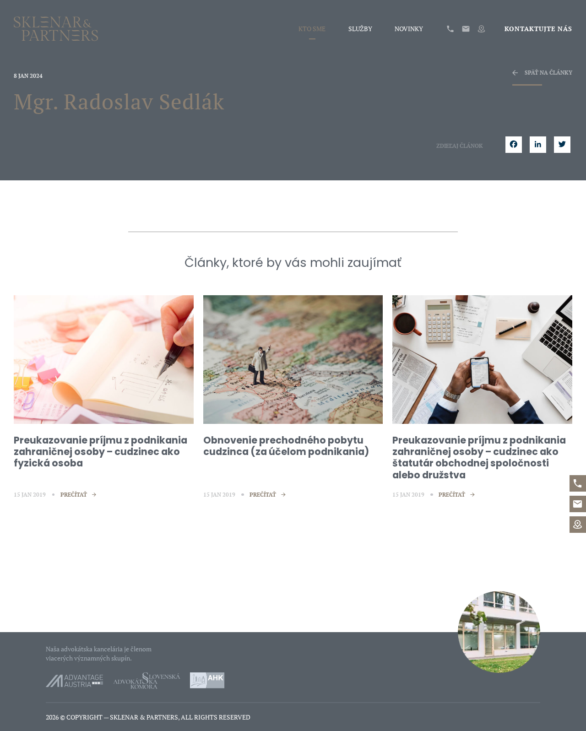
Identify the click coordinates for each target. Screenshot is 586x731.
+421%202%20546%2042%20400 (578, 483)
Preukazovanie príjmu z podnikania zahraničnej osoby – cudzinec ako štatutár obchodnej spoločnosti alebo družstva (479, 457)
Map (578, 524)
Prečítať (73, 494)
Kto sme (312, 29)
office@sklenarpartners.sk (578, 504)
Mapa (481, 29)
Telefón (450, 29)
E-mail (465, 29)
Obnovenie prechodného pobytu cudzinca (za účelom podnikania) (286, 445)
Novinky (409, 29)
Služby (360, 29)
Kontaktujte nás (538, 29)
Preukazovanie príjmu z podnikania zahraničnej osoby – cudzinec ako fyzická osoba (100, 451)
